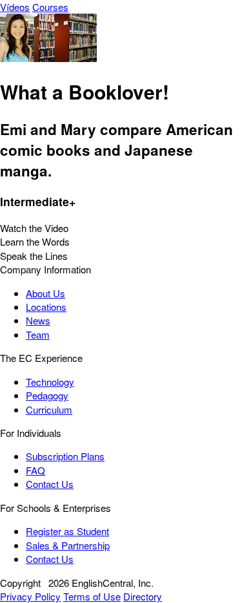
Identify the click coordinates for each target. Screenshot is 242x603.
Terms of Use (92, 596)
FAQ (35, 470)
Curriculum (49, 409)
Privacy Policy (30, 596)
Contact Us (50, 484)
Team (38, 334)
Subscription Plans (65, 456)
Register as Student (67, 531)
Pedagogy (47, 395)
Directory (142, 596)
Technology (50, 381)
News (38, 320)
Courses (50, 7)
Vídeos (15, 7)
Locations (46, 306)
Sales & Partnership (68, 545)
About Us (45, 293)
